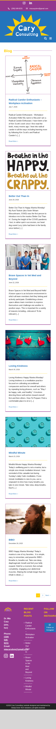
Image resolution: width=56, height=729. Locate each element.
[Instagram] (6, 656)
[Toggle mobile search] (45, 38)
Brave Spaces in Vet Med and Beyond (28, 254)
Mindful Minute (28, 429)
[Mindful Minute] (28, 432)
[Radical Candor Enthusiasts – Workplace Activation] (28, 75)
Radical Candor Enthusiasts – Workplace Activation (28, 71)
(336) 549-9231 (6, 640)
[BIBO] (28, 519)
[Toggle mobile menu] (50, 38)
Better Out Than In (28, 168)
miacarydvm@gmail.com (16, 649)
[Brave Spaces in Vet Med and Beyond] (28, 257)
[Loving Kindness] (28, 345)
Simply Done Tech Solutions (21, 708)
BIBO (28, 516)
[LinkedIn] (12, 656)
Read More (13, 141)
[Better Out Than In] (28, 170)
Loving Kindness (28, 342)
